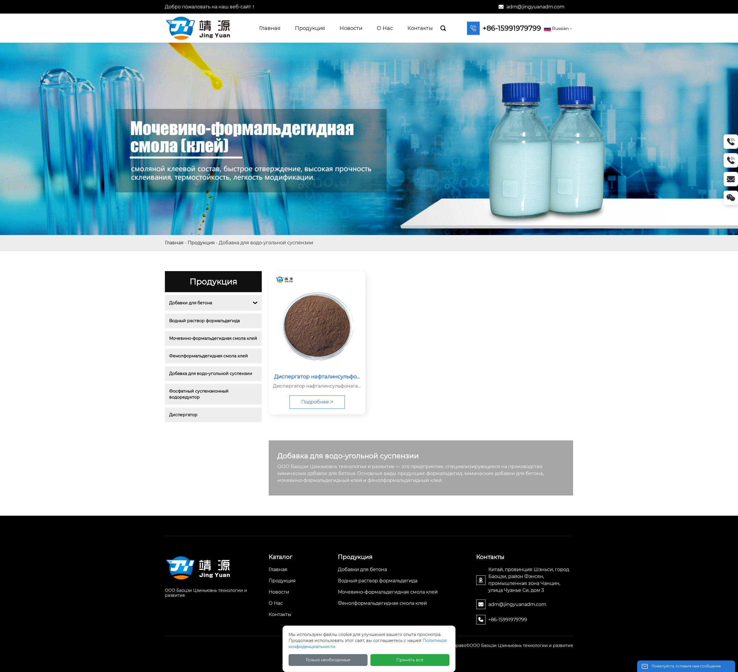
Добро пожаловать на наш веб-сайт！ (210, 7)
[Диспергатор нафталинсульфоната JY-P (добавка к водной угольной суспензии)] (317, 319)
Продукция (201, 242)
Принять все (409, 659)
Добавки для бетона (190, 302)
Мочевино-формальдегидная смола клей (213, 338)
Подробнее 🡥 (317, 402)
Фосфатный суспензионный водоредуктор (199, 394)
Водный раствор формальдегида (204, 320)
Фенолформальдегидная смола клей (208, 355)
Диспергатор (183, 414)
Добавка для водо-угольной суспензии (210, 373)
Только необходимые (328, 659)
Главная (174, 242)
